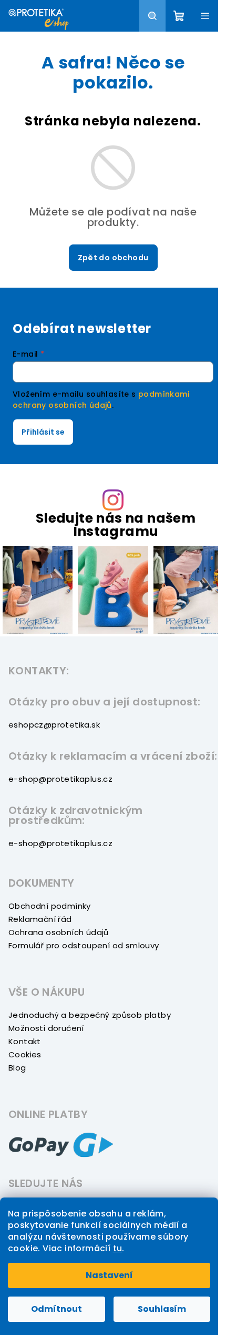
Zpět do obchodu (113, 257)
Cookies (25, 1054)
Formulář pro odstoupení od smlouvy (83, 945)
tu (117, 1248)
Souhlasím (162, 1309)
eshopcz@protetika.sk (54, 724)
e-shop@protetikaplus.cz (60, 778)
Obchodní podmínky (49, 905)
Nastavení (109, 1275)
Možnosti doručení (46, 1028)
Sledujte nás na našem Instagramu (116, 525)
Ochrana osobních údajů (58, 932)
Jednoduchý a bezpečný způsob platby (89, 1014)
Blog (17, 1067)
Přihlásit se (43, 432)
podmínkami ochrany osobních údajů (101, 399)
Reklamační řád (40, 919)
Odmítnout (56, 1309)
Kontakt (24, 1041)
